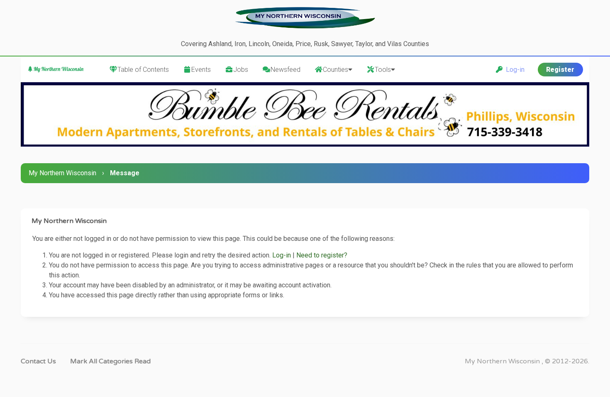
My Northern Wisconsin (62, 173)
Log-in (514, 70)
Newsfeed (285, 70)
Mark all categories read (110, 361)
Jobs (240, 70)
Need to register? (321, 255)
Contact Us (38, 361)
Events (201, 70)
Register (560, 70)
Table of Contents (143, 70)
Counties (335, 70)
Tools (383, 70)
